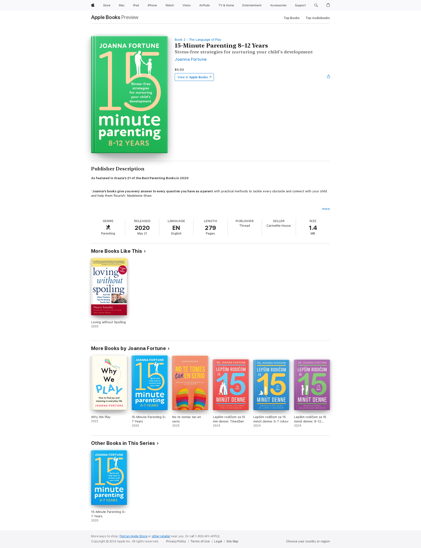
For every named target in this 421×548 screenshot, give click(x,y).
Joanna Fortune (191, 59)
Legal (218, 541)
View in (192, 77)
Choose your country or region (308, 541)
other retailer (161, 536)
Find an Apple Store (133, 536)
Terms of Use (200, 541)
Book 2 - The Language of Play (198, 39)
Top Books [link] (292, 18)
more (326, 209)
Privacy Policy (176, 541)
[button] (316, 5)
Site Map (232, 541)
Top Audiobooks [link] (318, 18)
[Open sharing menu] (329, 77)
